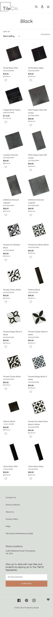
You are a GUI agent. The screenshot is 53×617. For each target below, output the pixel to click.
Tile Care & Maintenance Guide (19, 534)
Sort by (6, 32)
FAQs (8, 526)
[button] (14, 82)
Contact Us (11, 498)
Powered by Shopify (32, 608)
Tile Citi (22, 608)
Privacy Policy (12, 519)
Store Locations (13, 505)
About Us (10, 512)
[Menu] (48, 6)
